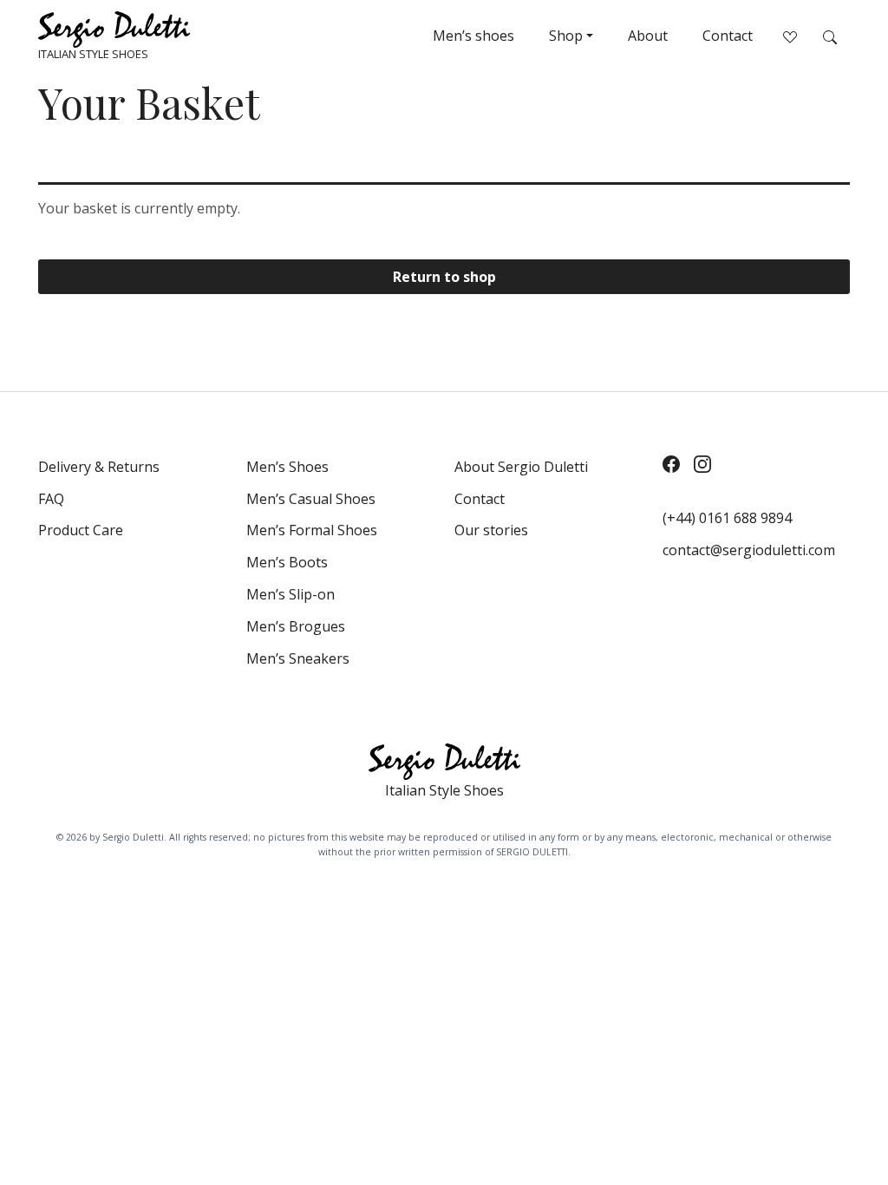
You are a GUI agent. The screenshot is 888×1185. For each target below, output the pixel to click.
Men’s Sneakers (297, 658)
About (648, 35)
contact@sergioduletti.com (749, 550)
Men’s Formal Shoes (311, 530)
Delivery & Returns (99, 466)
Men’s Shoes (287, 466)
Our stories (491, 530)
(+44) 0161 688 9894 (727, 517)
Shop (566, 35)
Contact (727, 35)
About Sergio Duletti (521, 466)
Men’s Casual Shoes (310, 498)
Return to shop (444, 276)
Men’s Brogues (295, 626)
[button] (830, 35)
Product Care (80, 530)
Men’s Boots (287, 562)
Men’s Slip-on (290, 594)
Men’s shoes (473, 35)
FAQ (51, 498)
